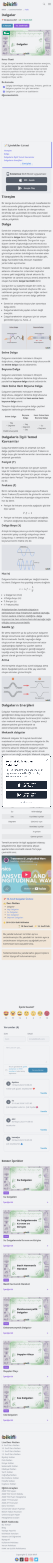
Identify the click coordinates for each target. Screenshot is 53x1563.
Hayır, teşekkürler (26, 802)
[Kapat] (47, 759)
